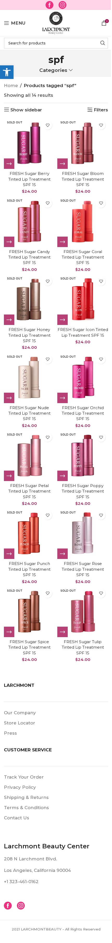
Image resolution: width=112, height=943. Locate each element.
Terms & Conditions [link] (26, 807)
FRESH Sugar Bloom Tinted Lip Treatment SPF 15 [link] (83, 179)
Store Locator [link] (19, 722)
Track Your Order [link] (24, 777)
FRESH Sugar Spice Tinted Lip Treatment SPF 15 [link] (29, 647)
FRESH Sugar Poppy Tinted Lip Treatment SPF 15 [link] (83, 491)
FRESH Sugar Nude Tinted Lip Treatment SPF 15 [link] (29, 413)
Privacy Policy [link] (20, 787)
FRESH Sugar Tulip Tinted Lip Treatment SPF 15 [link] (83, 647)
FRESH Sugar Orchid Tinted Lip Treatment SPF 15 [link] (83, 413)
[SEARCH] (102, 43)
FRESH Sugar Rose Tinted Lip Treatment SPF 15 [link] (83, 569)
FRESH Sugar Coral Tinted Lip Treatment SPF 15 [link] (83, 257)
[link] (7, 72)
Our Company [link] (20, 712)
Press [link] (10, 733)
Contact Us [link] (16, 817)
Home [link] (11, 85)
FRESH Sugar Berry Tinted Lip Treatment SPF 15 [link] (29, 179)
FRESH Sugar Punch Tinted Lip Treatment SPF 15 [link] (29, 569)
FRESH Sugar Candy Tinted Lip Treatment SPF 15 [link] (29, 257)
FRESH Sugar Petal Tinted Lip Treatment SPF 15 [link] (29, 491)
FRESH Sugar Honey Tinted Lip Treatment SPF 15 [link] (29, 335)
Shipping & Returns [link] (26, 797)
